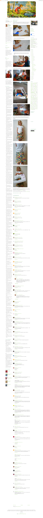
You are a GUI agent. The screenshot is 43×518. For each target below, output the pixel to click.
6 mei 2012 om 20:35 (21, 248)
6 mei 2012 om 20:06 (20, 204)
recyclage (32, 102)
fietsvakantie (32, 88)
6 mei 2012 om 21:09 (19, 313)
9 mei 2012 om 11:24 (18, 470)
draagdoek (31, 87)
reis (35, 102)
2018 (32, 50)
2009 (32, 78)
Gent (35, 89)
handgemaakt (33, 92)
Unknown (16, 209)
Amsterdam (32, 82)
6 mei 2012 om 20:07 (19, 209)
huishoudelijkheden (32, 94)
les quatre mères (16, 346)
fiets (35, 87)
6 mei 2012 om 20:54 (20, 278)
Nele (15, 470)
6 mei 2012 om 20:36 (20, 252)
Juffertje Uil (16, 355)
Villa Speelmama (16, 305)
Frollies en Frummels (17, 248)
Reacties (16, 277)
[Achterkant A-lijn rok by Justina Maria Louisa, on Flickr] (20, 164)
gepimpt (31, 90)
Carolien (15, 289)
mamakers (16, 466)
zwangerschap (32, 109)
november (33, 57)
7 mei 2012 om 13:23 (18, 436)
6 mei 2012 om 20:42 (19, 265)
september (33, 59)
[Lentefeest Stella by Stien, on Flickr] (7, 47)
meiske (15, 317)
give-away (35, 90)
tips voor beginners (33, 105)
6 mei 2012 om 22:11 (19, 355)
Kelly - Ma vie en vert (17, 414)
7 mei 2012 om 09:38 (19, 395)
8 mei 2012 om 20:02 (19, 466)
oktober (33, 58)
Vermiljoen (21, 188)
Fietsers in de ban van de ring (33, 46)
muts (36, 100)
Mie (15, 225)
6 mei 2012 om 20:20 (18, 233)
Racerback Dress (33, 64)
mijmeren (35, 99)
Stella (31, 103)
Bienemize (16, 367)
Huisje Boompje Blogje (33, 45)
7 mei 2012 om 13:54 (20, 442)
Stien (16, 278)
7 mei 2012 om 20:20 (18, 454)
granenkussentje (32, 91)
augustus (33, 60)
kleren (31, 96)
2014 (32, 53)
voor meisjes (32, 108)
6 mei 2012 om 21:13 (21, 321)
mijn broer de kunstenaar (33, 100)
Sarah (15, 309)
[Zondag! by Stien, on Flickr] (9, 77)
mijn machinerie (28, 18)
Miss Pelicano (16, 462)
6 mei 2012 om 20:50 (19, 274)
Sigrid (15, 436)
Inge (15, 233)
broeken (35, 85)
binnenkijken (32, 84)
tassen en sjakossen (34, 104)
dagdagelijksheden (35, 86)
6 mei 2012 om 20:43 (19, 269)
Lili (33, 98)
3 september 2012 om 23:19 (20, 491)
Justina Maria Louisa (32, 33)
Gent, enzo (11, 18)
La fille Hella (16, 204)
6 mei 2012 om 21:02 (18, 309)
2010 (32, 77)
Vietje (15, 426)
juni (32, 62)
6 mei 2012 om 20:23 (20, 237)
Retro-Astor (33, 66)
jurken (33, 95)
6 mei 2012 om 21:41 (18, 342)
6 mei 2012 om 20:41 (20, 261)
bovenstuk (32, 85)
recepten (35, 101)
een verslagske (27, 191)
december (33, 56)
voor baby (32, 106)
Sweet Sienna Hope (17, 321)
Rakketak (16, 405)
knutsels (35, 96)
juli (32, 61)
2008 (32, 79)
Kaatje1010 (16, 269)
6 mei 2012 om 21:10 (18, 317)
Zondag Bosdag (32, 29)
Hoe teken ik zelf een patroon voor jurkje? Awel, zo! (9, 378)
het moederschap (34, 93)
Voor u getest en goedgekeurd (23, 18)
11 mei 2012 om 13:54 (19, 478)
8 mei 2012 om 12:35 (20, 462)
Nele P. (15, 301)
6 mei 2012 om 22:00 (20, 346)
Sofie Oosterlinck (16, 261)
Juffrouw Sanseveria (17, 220)
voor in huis (34, 107)
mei (32, 63)
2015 (32, 52)
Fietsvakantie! (7, 18)
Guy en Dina (16, 486)
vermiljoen (16, 274)
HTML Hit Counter (33, 131)
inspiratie (36, 94)
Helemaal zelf (15, 21)
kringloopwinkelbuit (33, 97)
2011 (32, 76)
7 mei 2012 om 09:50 (19, 405)
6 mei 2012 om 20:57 (20, 294)
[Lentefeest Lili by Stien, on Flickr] (7, 58)
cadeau (31, 86)
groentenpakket (35, 91)
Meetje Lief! (16, 326)
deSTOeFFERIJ (16, 442)
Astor (35, 82)
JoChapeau (16, 313)
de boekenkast (14, 18)
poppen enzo (32, 101)
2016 (32, 51)
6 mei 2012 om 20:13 (21, 220)
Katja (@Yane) (16, 237)
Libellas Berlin (16, 491)
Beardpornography (32, 31)
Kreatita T (16, 265)
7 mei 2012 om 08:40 (21, 380)
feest (33, 87)
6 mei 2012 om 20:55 (19, 289)
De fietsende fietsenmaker (33, 39)
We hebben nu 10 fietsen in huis (34, 42)
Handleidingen (18, 18)
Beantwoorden (16, 202)
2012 (32, 55)
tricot (36, 105)
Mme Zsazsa (21, 190)
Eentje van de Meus (34, 65)
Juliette (15, 342)
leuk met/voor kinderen (34, 97)
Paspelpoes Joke (16, 252)
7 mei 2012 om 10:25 (21, 414)
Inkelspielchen (32, 30)
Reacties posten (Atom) (18, 506)
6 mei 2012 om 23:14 (19, 367)
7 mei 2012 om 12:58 (18, 426)
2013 (32, 54)
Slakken (32, 67)
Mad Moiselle (16, 363)
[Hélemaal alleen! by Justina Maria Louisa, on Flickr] (21, 66)
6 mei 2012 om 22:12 (19, 359)
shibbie (15, 454)
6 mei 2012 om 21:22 (18, 331)
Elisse (15, 331)
